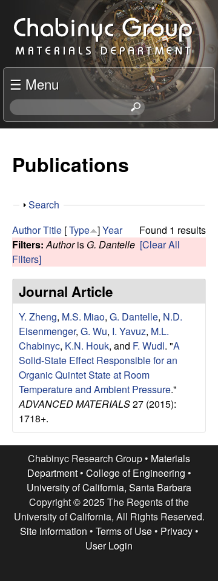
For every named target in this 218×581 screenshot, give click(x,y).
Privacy (176, 531)
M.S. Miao (83, 317)
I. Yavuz (129, 331)
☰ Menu (34, 83)
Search (43, 204)
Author (26, 230)
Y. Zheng (38, 317)
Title (52, 230)
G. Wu (94, 331)
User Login (109, 546)
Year (112, 230)
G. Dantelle (134, 317)
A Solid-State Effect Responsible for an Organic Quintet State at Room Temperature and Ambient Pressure (99, 367)
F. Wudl (149, 346)
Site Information (53, 531)
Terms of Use (124, 531)
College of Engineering (135, 473)
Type (79, 230)
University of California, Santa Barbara (109, 487)
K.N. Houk (87, 346)
